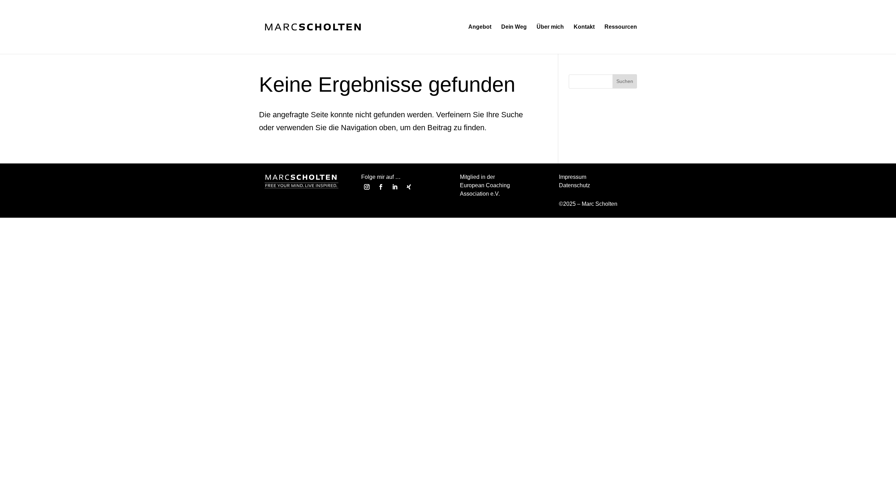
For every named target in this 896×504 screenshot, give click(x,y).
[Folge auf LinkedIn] (394, 186)
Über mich (550, 27)
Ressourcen (620, 27)
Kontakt (584, 27)
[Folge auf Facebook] (380, 186)
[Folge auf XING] (408, 186)
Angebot (479, 27)
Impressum (572, 177)
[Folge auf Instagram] (366, 186)
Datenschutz (574, 185)
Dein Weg (514, 27)
